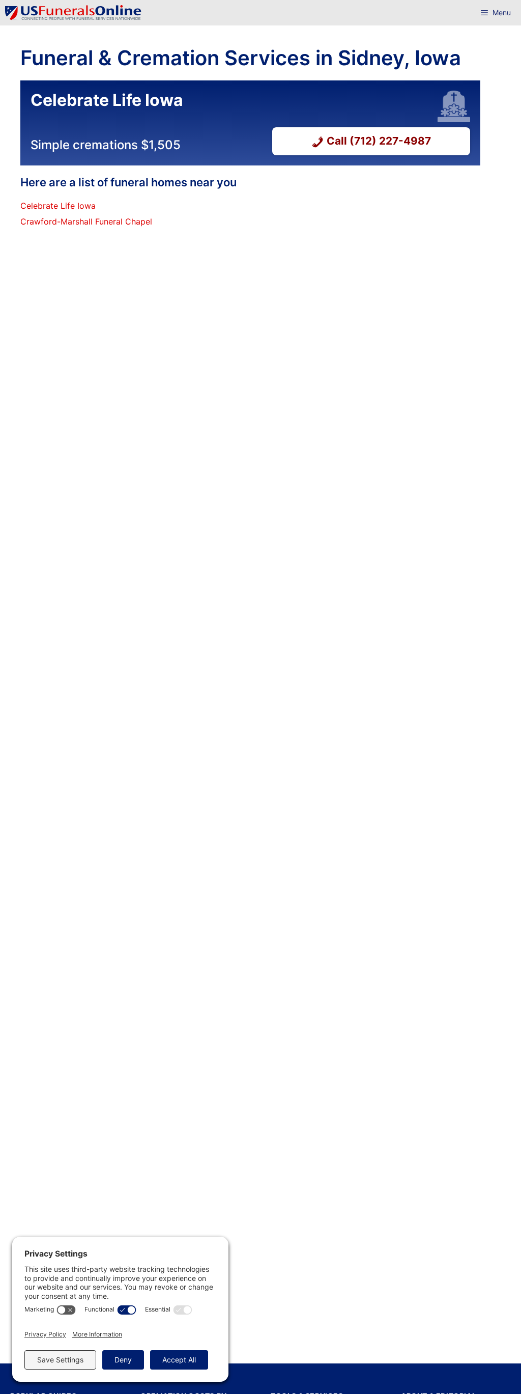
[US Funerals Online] (73, 12)
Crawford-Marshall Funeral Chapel (86, 221)
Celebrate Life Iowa (58, 206)
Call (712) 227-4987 (379, 140)
